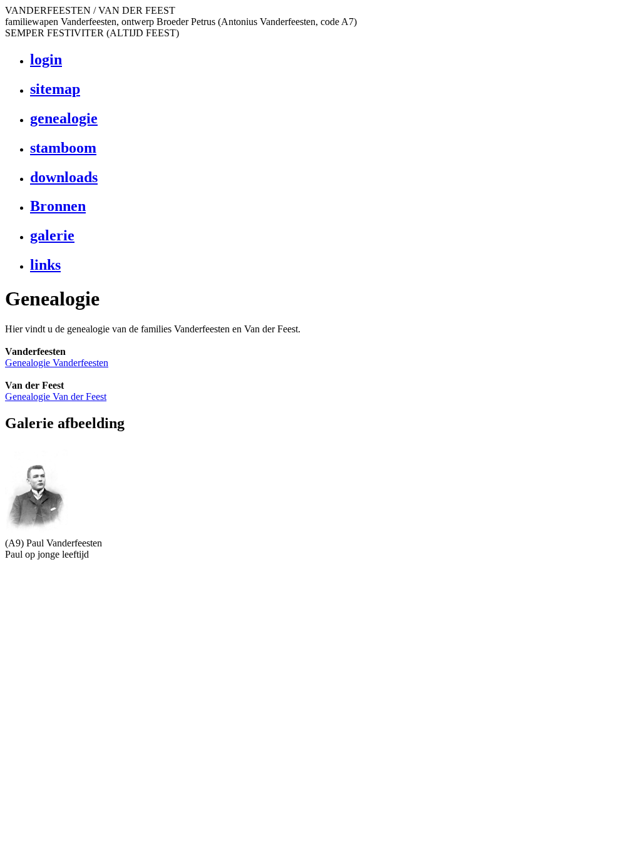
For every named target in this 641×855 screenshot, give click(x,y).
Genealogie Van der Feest (55, 396)
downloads (64, 177)
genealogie (64, 118)
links (45, 265)
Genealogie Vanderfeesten (56, 362)
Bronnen (58, 206)
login (46, 59)
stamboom (63, 148)
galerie (52, 235)
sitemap (55, 89)
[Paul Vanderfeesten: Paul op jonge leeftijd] (36, 534)
